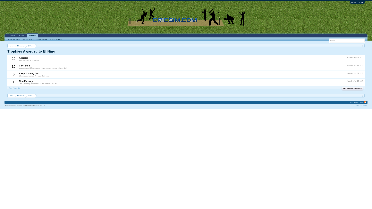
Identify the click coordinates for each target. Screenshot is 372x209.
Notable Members (13, 39)
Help (351, 102)
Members (32, 35)
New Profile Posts (56, 39)
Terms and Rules (361, 106)
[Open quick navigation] (363, 46)
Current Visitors (28, 39)
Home (12, 35)
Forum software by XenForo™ (25, 106)
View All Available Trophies (352, 88)
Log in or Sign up (357, 2)
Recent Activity (41, 39)
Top (361, 102)
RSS (365, 102)
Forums (22, 35)
